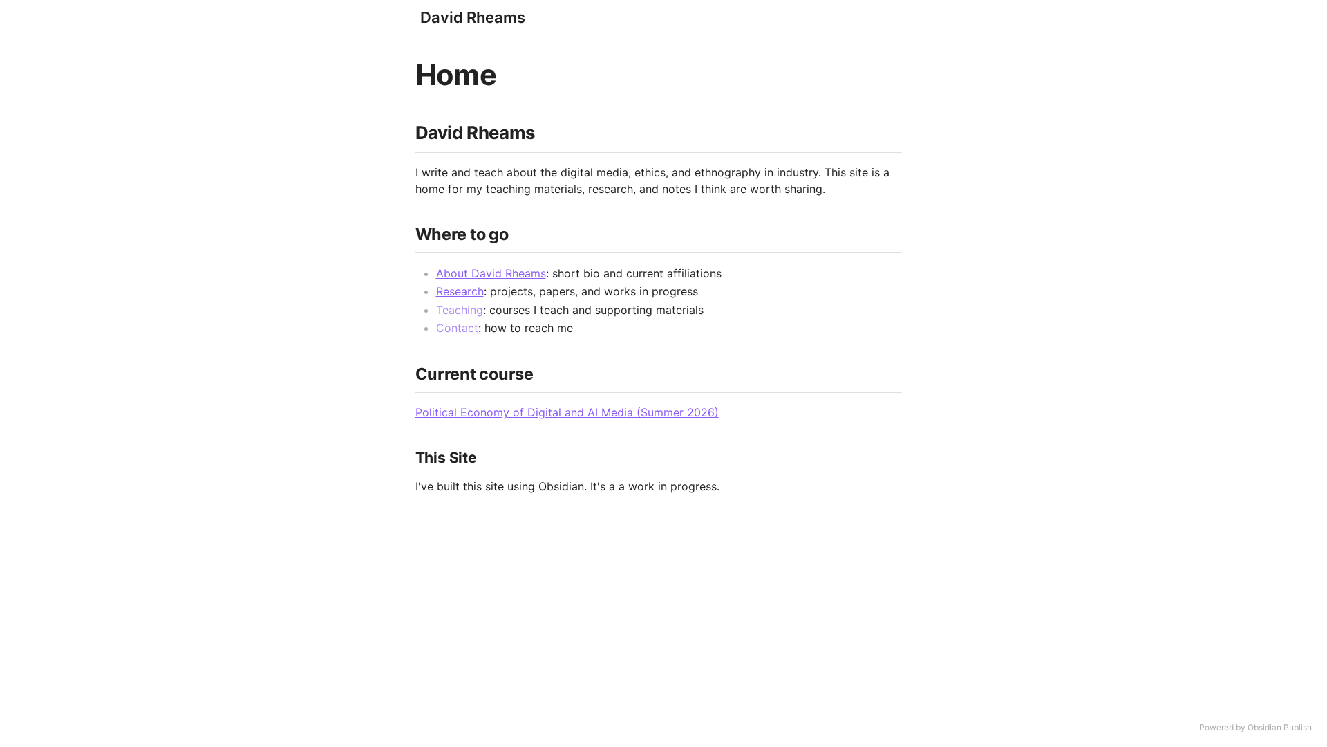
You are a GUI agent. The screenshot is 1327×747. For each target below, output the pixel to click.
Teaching (459, 310)
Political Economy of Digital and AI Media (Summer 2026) (567, 412)
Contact (457, 328)
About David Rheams (491, 273)
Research (460, 291)
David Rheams (472, 17)
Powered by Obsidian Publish (1255, 727)
